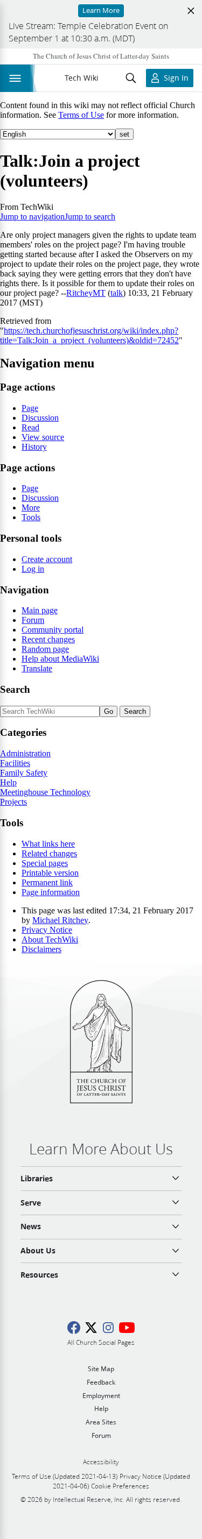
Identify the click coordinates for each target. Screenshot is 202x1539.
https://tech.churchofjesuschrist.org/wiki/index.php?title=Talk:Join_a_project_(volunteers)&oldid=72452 (89, 335)
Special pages (45, 863)
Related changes (49, 853)
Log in (33, 568)
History (34, 446)
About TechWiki (50, 939)
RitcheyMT (86, 292)
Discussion (40, 417)
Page (30, 408)
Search (15, 689)
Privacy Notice (47, 929)
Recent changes (48, 639)
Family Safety (23, 772)
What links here (48, 843)
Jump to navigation (32, 216)
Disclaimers (41, 949)
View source (43, 437)
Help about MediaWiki (60, 658)
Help (8, 782)
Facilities (15, 763)
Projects (13, 801)
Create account (47, 559)
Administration (25, 753)
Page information (51, 892)
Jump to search (90, 216)
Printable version (50, 872)
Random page (45, 649)
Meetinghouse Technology (45, 792)
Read (30, 427)
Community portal (52, 629)
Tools (31, 517)
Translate (37, 668)
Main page (40, 610)
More (31, 507)
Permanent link (47, 882)
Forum (33, 620)
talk (116, 292)
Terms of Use (81, 114)
